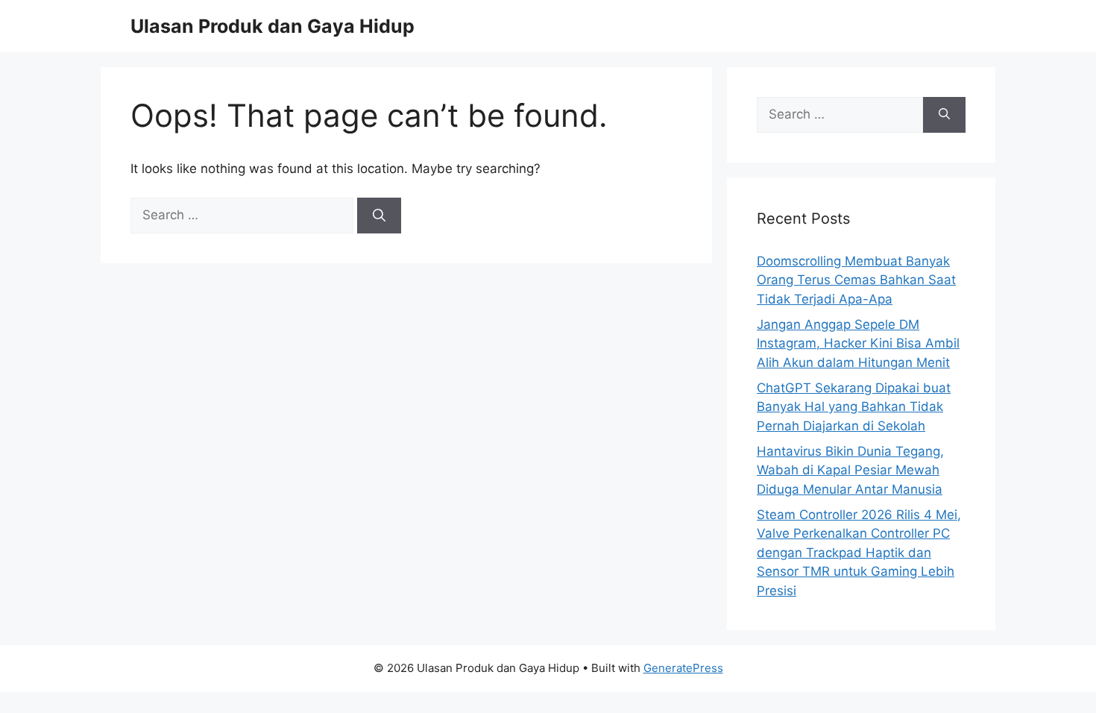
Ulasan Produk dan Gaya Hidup (272, 26)
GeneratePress (683, 668)
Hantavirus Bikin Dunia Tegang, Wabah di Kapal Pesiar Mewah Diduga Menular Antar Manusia (850, 470)
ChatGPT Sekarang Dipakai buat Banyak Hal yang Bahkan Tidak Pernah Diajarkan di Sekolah (854, 406)
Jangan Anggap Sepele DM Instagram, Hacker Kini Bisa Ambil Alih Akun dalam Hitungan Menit (858, 343)
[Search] (379, 215)
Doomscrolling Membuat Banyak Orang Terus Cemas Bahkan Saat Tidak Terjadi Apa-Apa (856, 280)
